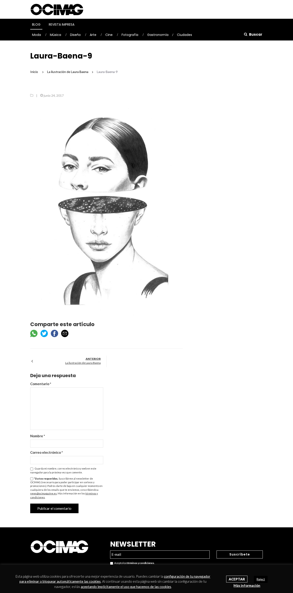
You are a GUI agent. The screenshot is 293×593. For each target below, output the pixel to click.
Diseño (75, 34)
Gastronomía (157, 34)
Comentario (40, 384)
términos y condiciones (140, 562)
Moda (36, 34)
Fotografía (130, 34)
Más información (246, 585)
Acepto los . (134, 562)
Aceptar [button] (237, 579)
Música (55, 34)
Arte (93, 34)
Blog (36, 24)
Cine (109, 34)
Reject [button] (261, 579)
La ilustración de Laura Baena (83, 363)
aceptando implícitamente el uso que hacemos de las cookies (126, 587)
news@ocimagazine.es (43, 493)
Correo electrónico (46, 452)
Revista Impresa (61, 24)
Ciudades (184, 34)
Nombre (37, 436)
